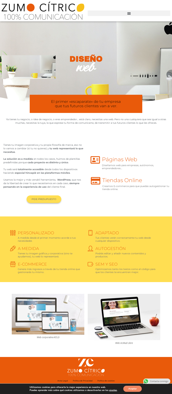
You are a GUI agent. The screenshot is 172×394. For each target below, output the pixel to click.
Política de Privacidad (82, 381)
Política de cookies (106, 381)
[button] (129, 13)
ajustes (113, 390)
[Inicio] (43, 11)
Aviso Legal (62, 381)
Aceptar (132, 388)
